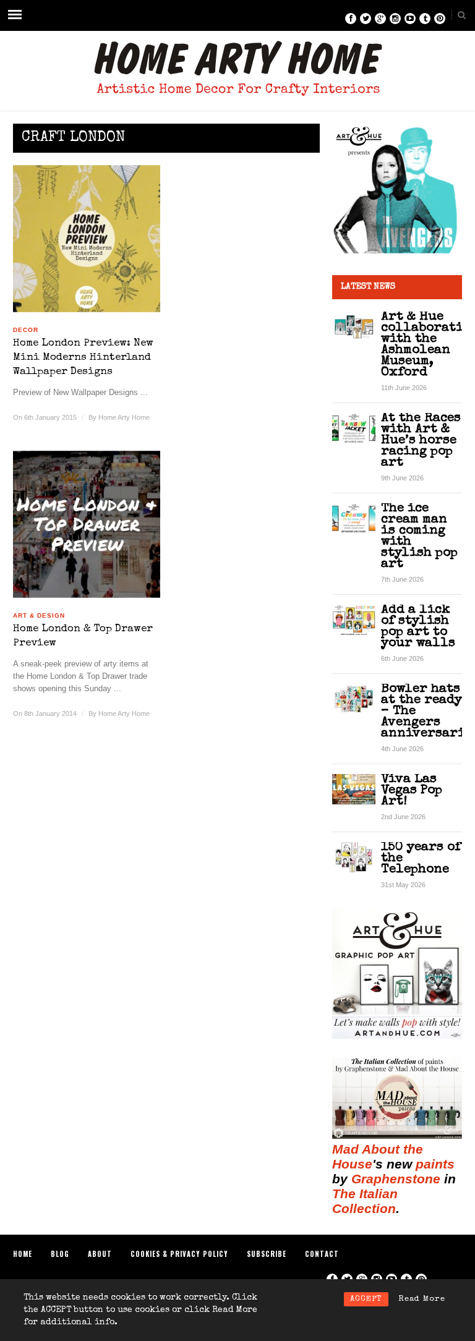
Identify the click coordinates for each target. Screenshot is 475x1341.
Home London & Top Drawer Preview (83, 636)
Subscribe (266, 1254)
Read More (421, 1299)
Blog (60, 1254)
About (100, 1254)
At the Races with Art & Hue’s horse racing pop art (421, 440)
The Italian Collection (365, 1200)
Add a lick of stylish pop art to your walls (418, 626)
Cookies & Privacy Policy (179, 1254)
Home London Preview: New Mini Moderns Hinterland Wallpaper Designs (83, 357)
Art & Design (39, 615)
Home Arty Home (124, 417)
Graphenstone (395, 1179)
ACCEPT (366, 1299)
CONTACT (322, 1254)
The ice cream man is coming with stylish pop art (419, 536)
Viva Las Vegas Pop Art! (411, 790)
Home (22, 1254)
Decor (25, 329)
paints (435, 1164)
